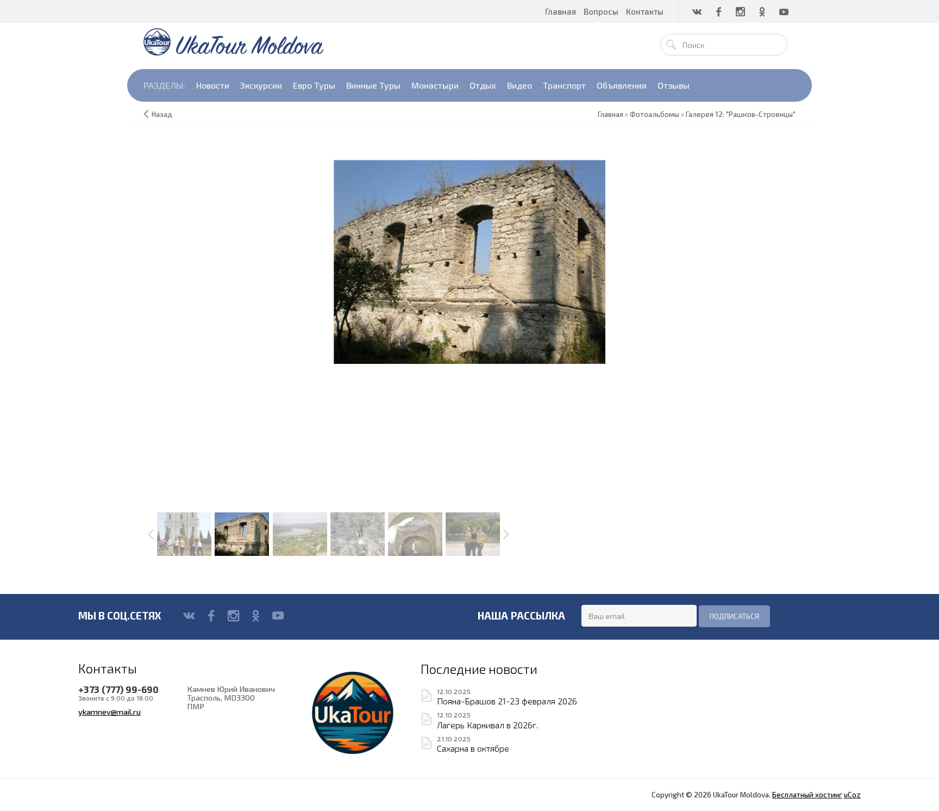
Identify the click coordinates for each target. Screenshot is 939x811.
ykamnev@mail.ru (109, 711)
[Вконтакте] (189, 616)
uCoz (852, 794)
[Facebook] (211, 616)
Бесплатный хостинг (807, 794)
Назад (162, 114)
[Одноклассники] (256, 616)
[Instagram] (233, 616)
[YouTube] (278, 616)
